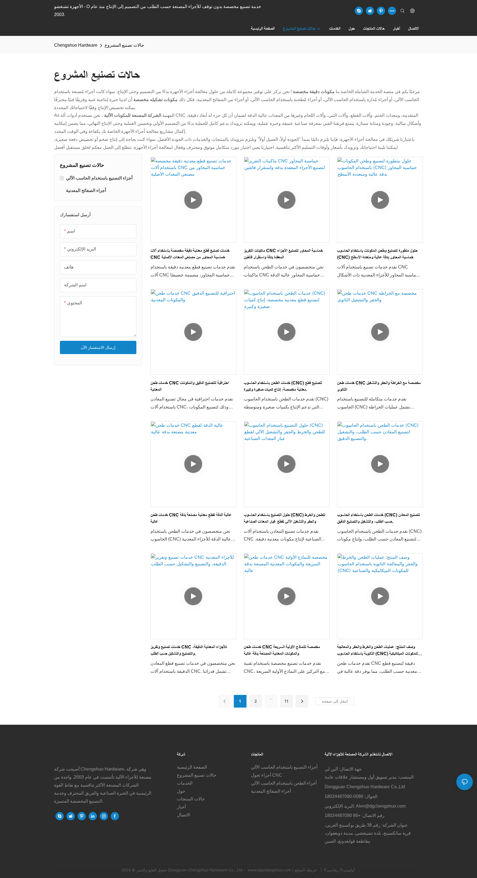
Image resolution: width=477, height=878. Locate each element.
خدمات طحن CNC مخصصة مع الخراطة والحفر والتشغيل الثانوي (379, 386)
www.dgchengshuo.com (269, 870)
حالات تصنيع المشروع (124, 45)
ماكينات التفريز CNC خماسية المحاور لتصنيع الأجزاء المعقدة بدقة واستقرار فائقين (283, 254)
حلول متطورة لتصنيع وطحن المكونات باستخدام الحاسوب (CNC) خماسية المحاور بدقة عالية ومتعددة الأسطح (377, 254)
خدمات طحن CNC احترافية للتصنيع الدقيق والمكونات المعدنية (189, 386)
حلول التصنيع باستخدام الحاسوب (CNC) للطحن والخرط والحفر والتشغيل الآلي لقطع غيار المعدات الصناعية (284, 518)
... (271, 697)
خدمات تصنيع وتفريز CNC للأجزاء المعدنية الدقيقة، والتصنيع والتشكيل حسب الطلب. (188, 650)
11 (286, 701)
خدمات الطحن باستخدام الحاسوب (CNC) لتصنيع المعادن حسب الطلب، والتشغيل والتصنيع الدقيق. (378, 518)
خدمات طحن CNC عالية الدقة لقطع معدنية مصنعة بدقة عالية (191, 518)
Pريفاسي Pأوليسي (339, 870)
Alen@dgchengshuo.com (381, 806)
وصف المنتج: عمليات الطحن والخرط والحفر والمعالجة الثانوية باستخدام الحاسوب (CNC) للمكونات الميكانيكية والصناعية (377, 651)
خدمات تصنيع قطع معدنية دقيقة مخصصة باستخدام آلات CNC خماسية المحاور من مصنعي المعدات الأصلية (189, 254)
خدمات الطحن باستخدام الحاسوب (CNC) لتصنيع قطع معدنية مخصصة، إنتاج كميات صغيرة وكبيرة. (283, 386)
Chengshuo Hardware (75, 45)
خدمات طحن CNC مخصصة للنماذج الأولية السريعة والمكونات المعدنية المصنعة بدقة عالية (282, 650)
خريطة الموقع (306, 870)
